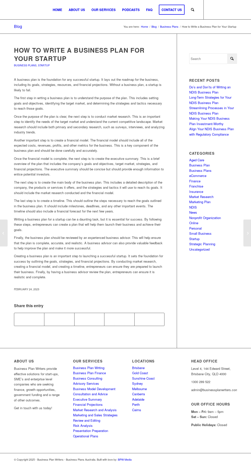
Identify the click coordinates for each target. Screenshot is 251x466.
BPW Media (125, 459)
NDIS (193, 207)
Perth (136, 404)
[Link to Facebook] (211, 9)
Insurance (196, 191)
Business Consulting (87, 378)
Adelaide (138, 399)
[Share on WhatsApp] (89, 319)
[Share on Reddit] (149, 319)
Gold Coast (140, 373)
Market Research (201, 196)
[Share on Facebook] (29, 319)
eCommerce (197, 175)
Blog (18, 26)
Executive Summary (87, 399)
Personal (195, 228)
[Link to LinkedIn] (233, 9)
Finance (195, 181)
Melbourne (139, 388)
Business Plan (199, 165)
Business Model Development (94, 388)
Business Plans (25, 65)
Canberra (138, 394)
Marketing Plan (200, 201)
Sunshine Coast (143, 378)
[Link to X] (226, 9)
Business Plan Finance (89, 373)
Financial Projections (88, 404)
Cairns (136, 410)
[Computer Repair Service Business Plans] (4, 233)
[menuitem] (57, 9)
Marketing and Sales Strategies (95, 415)
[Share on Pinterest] (119, 319)
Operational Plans (85, 436)
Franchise (196, 186)
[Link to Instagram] (218, 9)
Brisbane (138, 367)
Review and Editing (86, 420)
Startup (44, 65)
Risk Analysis (83, 425)
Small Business (200, 233)
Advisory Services (86, 383)
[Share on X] (59, 319)
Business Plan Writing (88, 367)
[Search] (192, 9)
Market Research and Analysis (95, 410)
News (193, 212)
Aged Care (196, 160)
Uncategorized (199, 249)
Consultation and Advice (90, 394)
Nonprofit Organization (205, 217)
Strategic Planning (202, 244)
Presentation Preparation (90, 430)
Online (193, 223)
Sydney (137, 383)
